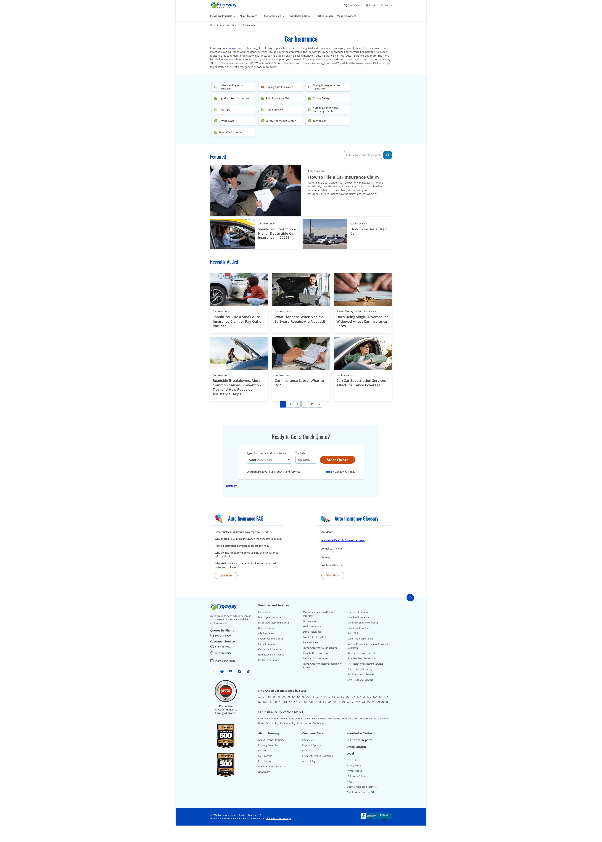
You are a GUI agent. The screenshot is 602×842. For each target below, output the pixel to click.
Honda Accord (350, 718)
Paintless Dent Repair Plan (362, 658)
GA (308, 697)
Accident (326, 532)
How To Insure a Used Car (368, 231)
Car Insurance (249, 25)
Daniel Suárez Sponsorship (272, 766)
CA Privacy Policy (355, 776)
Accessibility (308, 761)
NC (259, 701)
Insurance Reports (359, 740)
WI (363, 701)
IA (317, 697)
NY (295, 701)
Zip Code (300, 453)
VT (353, 701)
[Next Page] (319, 404)
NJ (280, 701)
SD (329, 701)
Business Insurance (358, 611)
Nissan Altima (381, 718)
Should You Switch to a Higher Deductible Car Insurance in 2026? (277, 233)
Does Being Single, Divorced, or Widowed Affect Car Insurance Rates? (362, 321)
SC (324, 701)
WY (374, 701)
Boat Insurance (266, 627)
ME (359, 697)
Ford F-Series (319, 718)
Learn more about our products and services (273, 471)
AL (264, 697)
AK (259, 697)
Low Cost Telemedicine (315, 637)
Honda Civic (365, 718)
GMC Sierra (334, 718)
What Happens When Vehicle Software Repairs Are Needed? (300, 319)
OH (300, 701)
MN (369, 697)
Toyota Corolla (299, 723)
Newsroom (264, 771)
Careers (262, 750)
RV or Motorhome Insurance (273, 622)
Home (213, 25)
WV (368, 701)
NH (275, 701)
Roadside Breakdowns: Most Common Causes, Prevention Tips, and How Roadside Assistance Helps (237, 387)
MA (348, 697)
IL (325, 697)
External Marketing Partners (361, 786)
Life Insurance (310, 621)
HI (313, 697)
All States (383, 701)
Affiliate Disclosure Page (278, 818)
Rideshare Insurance (359, 627)
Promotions (264, 761)
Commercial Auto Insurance (363, 622)
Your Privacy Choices (358, 792)
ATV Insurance (266, 633)
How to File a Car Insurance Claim (343, 177)
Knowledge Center (229, 25)
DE (298, 697)
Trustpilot (231, 486)
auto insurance (234, 48)
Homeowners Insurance (271, 654)
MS (381, 697)
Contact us (308, 739)
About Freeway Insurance (272, 739)
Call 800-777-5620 (345, 471)
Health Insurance (312, 626)
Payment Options (311, 745)
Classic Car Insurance (269, 649)
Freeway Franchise (268, 745)
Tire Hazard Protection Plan (362, 653)
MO (375, 697)
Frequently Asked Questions (317, 755)
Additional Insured (332, 565)
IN (329, 697)
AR (269, 697)
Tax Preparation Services (361, 674)
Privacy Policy (353, 765)
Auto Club (353, 633)
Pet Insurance (310, 642)
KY (338, 697)
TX (339, 701)
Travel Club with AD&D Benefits (320, 647)
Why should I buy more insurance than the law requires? (248, 539)
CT (289, 697)
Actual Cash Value (332, 548)
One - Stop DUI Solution (361, 679)
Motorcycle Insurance (269, 617)
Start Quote (338, 459)
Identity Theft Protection (316, 653)
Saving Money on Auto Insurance (361, 311)
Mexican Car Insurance (315, 658)
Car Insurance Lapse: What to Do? (299, 382)
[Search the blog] (387, 155)
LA (342, 697)
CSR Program (265, 755)
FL (303, 697)
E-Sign (349, 781)
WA (358, 701)
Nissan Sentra (265, 723)
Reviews (306, 750)
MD (353, 697)
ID (321, 697)
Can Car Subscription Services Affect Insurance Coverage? (361, 382)
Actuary (326, 557)
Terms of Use (353, 760)
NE (270, 701)
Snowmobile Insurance (270, 638)
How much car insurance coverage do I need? (242, 532)
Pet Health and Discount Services (365, 663)
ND (265, 701)
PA (315, 701)
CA (278, 697)
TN (334, 701)
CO (284, 697)
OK (305, 701)
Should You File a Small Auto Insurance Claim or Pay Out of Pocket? (238, 321)
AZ (274, 697)
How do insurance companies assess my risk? (242, 545)
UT (343, 701)
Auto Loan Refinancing (360, 669)
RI (320, 701)
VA (348, 701)
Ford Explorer (303, 718)
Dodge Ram (287, 718)
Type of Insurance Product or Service (266, 453)
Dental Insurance (312, 631)
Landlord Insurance (358, 617)
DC (293, 697)
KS (333, 697)
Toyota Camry (282, 723)
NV (290, 701)
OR (311, 701)
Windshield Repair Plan (360, 638)
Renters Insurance (267, 659)
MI (364, 697)
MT (386, 697)
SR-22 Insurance (267, 643)
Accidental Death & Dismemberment (343, 540)
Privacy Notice (354, 770)
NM (285, 701)
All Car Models (317, 723)
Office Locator (356, 747)
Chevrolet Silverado (268, 718)
